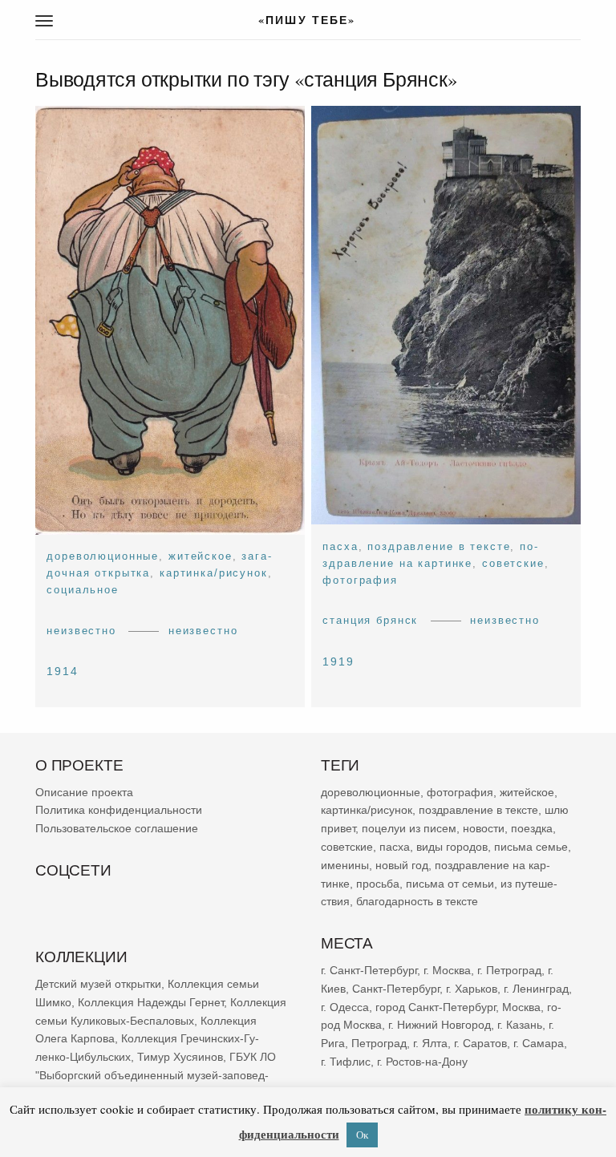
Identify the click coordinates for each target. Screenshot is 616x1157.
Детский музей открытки (98, 983)
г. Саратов (480, 1043)
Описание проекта (84, 792)
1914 (63, 671)
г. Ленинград (536, 988)
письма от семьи (450, 883)
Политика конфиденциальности (118, 810)
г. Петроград (509, 970)
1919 (338, 661)
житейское (200, 556)
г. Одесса (345, 1007)
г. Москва (447, 970)
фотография (360, 580)
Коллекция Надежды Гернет (151, 1002)
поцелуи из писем (409, 828)
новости (484, 828)
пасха (340, 546)
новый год (401, 865)
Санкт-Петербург (396, 988)
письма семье (531, 846)
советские (513, 563)
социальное (83, 591)
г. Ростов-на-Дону (422, 1061)
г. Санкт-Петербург (369, 970)
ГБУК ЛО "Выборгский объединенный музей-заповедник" (155, 1075)
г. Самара (538, 1043)
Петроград (379, 1043)
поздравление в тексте (438, 546)
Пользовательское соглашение (116, 828)
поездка (532, 828)
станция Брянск (370, 621)
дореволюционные (103, 556)
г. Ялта (430, 1043)
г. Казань (519, 1024)
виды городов (452, 846)
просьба (377, 883)
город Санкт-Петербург (435, 1007)
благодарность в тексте (417, 902)
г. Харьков (471, 988)
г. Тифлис (346, 1061)
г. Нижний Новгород (439, 1024)
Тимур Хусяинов (180, 1056)
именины (345, 865)
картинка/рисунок (214, 573)
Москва (521, 1007)
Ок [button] (362, 1134)
